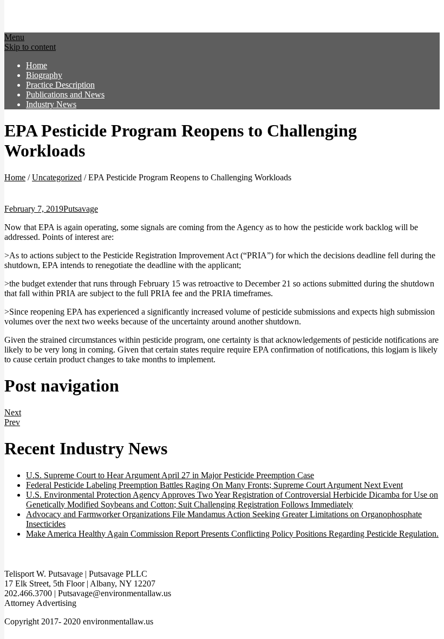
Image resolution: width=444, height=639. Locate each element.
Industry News (51, 104)
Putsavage (80, 208)
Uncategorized (57, 177)
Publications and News (65, 94)
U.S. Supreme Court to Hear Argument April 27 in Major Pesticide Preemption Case (170, 475)
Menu (14, 37)
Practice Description (60, 84)
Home (36, 65)
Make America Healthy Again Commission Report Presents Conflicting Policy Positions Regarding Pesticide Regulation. (232, 533)
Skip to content (30, 46)
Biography (44, 75)
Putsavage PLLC (97, 18)
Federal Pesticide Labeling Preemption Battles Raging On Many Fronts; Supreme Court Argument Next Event (214, 485)
